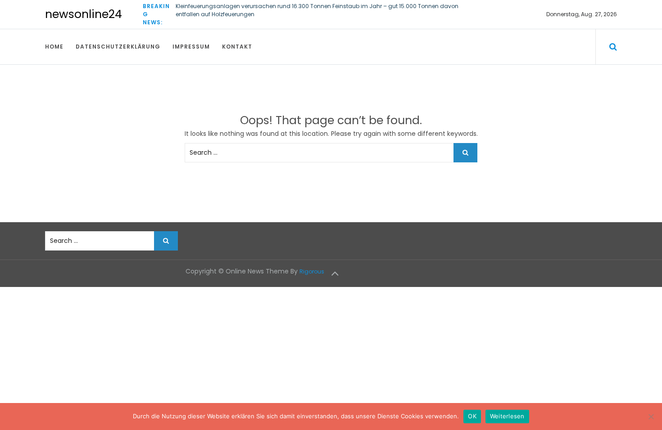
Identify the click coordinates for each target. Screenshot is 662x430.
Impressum (191, 46)
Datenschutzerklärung (118, 46)
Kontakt (237, 46)
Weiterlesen (507, 416)
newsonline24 (83, 14)
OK (472, 416)
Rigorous (311, 271)
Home (54, 46)
